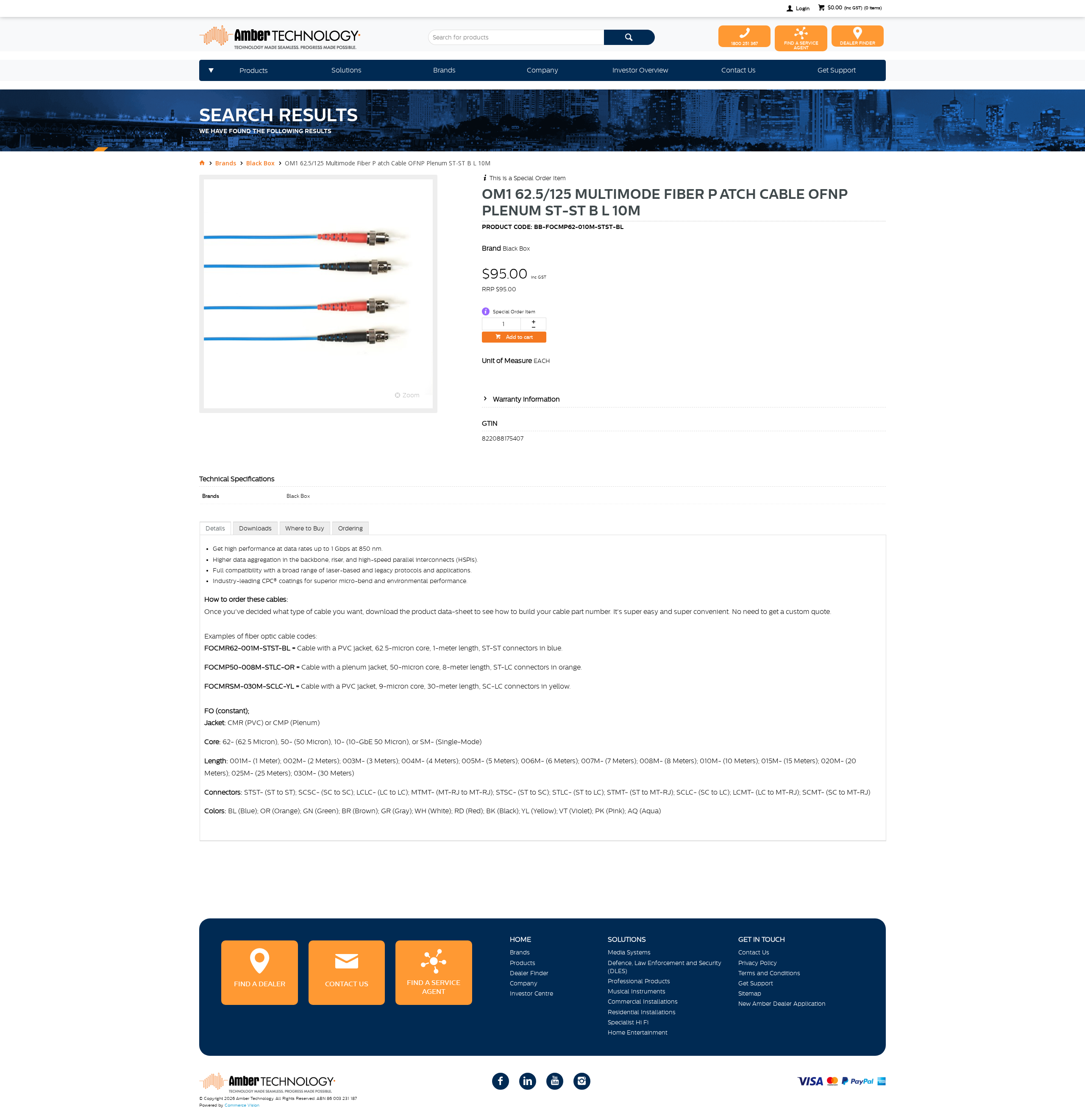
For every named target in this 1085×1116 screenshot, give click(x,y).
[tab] (215, 528)
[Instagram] (581, 1081)
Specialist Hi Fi (628, 1022)
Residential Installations (642, 1012)
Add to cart (519, 337)
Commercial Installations (643, 1001)
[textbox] (516, 37)
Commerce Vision (242, 1105)
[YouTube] (554, 1081)
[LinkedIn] (527, 1081)
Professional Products (639, 981)
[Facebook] (500, 1081)
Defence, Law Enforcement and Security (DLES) (664, 967)
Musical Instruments (636, 991)
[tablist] (543, 690)
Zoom (411, 395)
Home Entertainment (638, 1032)
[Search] (629, 37)
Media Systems (629, 952)
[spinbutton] (501, 324)
